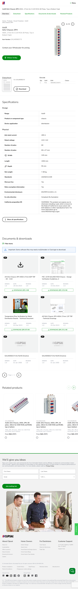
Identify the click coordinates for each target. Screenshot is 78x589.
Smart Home (24, 547)
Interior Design (24, 545)
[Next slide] (74, 387)
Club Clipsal (43, 545)
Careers (4, 556)
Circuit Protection (19, 21)
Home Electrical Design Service (29, 549)
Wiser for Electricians (45, 547)
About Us (4, 545)
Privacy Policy (50, 466)
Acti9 (26, 21)
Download (22, 89)
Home (4, 21)
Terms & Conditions (7, 569)
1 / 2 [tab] (68, 24)
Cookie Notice (20, 566)
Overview (5, 14)
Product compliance (7, 566)
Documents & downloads (47, 14)
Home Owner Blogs (26, 552)
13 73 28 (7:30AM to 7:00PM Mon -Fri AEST (65, 545)
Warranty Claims (43, 566)
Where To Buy (12, 58)
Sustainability (5, 547)
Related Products (66, 14)
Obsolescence (56, 566)
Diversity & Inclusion (7, 554)
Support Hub (61, 549)
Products (9, 21)
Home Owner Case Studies (28, 554)
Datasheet (17, 14)
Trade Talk (42, 549)
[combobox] (57, 477)
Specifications (29, 14)
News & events (6, 552)
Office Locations (6, 549)
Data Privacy (32, 566)
